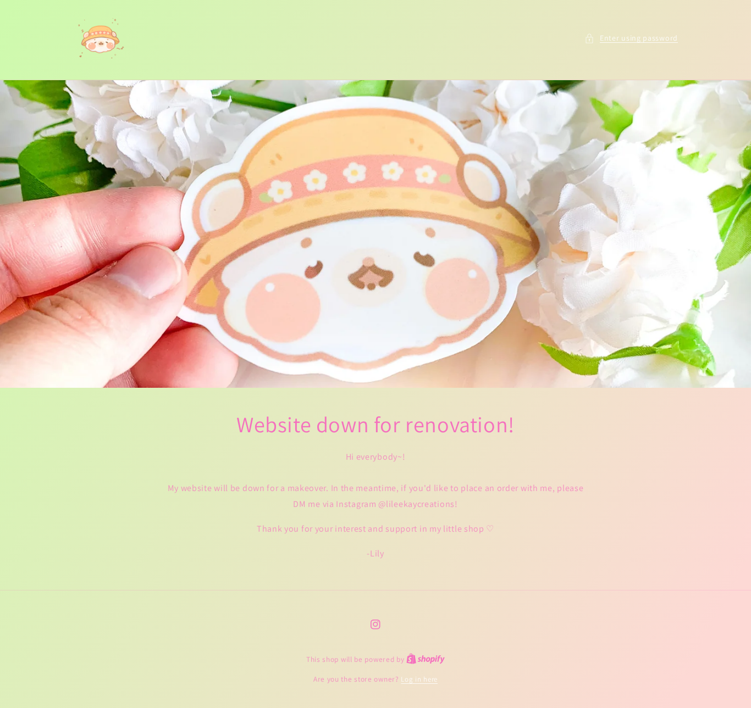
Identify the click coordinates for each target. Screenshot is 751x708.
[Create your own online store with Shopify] (425, 659)
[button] (631, 38)
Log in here (419, 679)
